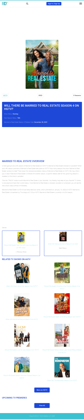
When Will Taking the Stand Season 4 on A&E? (63, 244)
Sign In (50, 4)
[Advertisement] (42, 22)
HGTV (5, 95)
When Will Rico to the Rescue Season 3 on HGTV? (22, 319)
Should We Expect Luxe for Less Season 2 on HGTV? (22, 350)
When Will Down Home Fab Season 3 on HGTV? (22, 286)
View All (42, 405)
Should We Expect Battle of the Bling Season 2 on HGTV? (62, 317)
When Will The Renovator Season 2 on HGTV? (62, 380)
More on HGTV (42, 390)
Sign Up (57, 4)
